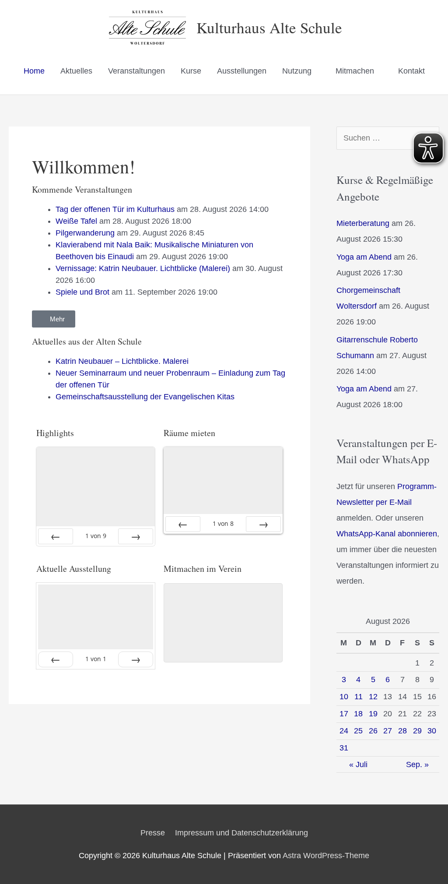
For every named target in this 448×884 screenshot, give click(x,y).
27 (387, 730)
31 (344, 747)
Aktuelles (76, 71)
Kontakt (411, 71)
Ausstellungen (241, 71)
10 (344, 696)
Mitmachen (355, 71)
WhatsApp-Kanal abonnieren (386, 533)
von (95, 536)
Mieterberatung (362, 223)
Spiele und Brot (82, 292)
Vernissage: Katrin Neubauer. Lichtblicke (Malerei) (143, 268)
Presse (152, 832)
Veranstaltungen (136, 71)
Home (34, 71)
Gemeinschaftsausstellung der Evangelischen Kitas (145, 396)
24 (344, 730)
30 (431, 730)
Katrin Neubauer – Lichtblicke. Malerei (122, 361)
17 (344, 713)
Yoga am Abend (364, 257)
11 (358, 696)
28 (402, 730)
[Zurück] (55, 536)
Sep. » (417, 764)
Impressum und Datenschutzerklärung (241, 832)
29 (417, 730)
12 (373, 696)
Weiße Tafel (76, 221)
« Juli (358, 764)
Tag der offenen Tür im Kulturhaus (115, 209)
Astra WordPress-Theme (326, 855)
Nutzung (297, 71)
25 (358, 730)
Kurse (191, 71)
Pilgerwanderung (85, 233)
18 (358, 713)
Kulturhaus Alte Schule (269, 27)
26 (373, 730)
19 (373, 713)
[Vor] (135, 536)
